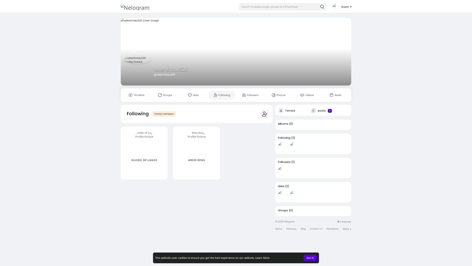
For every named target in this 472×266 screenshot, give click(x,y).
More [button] (346, 229)
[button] (283, 7)
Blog (303, 229)
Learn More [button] (262, 258)
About (278, 229)
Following (284, 137)
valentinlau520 (171, 69)
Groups (283, 210)
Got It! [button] (310, 258)
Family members (164, 113)
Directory (291, 229)
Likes (281, 186)
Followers (284, 162)
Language (345, 221)
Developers (332, 229)
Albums (283, 123)
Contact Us (316, 229)
